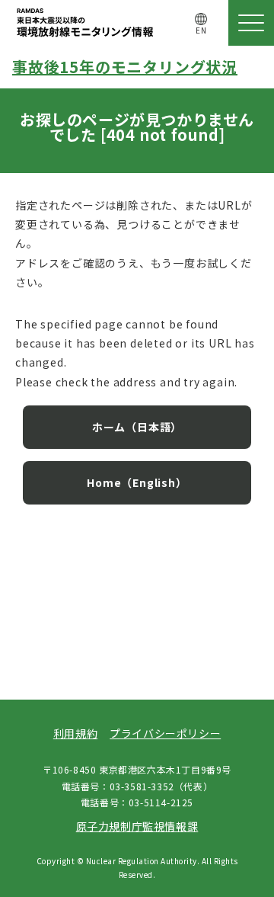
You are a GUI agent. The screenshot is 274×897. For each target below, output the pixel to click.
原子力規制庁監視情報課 (137, 826)
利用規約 (75, 733)
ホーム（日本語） (137, 426)
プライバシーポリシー (165, 733)
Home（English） (136, 482)
